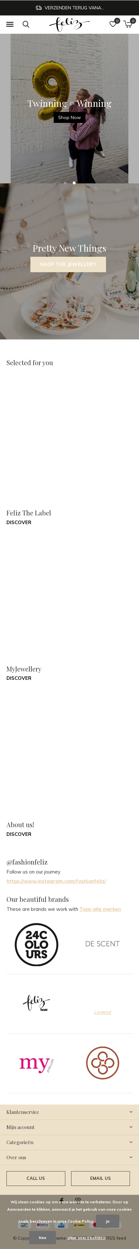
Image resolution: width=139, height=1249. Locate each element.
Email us (100, 1178)
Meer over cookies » (86, 1237)
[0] (127, 24)
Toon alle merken (100, 909)
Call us (36, 1178)
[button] (9, 24)
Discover (18, 522)
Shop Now (69, 117)
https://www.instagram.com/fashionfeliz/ (56, 881)
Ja (108, 1221)
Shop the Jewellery (68, 264)
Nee (42, 1237)
